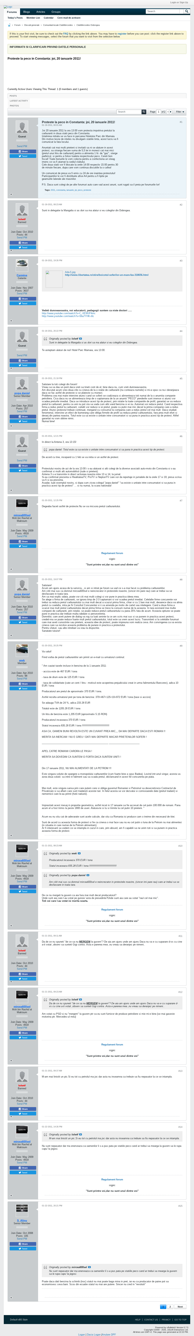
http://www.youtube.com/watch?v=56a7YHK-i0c (68, 316)
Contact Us (151, 1320)
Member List (33, 18)
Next (180, 1306)
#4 (181, 331)
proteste (87, 190)
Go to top (180, 1320)
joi (76, 190)
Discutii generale (31, 25)
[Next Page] (170, 112)
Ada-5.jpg (70, 272)
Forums (12, 11)
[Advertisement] (99, 73)
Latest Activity (19, 101)
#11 (180, 936)
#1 (181, 122)
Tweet (24, 156)
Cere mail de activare (69, 18)
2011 (53, 190)
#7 (181, 500)
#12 (180, 992)
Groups (56, 11)
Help (137, 1320)
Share (24, 151)
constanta (60, 190)
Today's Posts (15, 18)
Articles (40, 11)
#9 (181, 646)
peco (80, 190)
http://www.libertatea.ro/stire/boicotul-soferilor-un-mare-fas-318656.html (107, 275)
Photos (14, 106)
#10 (180, 846)
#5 (181, 378)
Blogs (26, 11)
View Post (80, 339)
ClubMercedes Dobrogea (88, 25)
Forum (17, 25)
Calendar (49, 18)
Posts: (20, 234)
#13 (180, 1071)
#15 (180, 1206)
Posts (13, 96)
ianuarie (70, 190)
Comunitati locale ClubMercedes (58, 25)
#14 (180, 1127)
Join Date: (16, 231)
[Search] (186, 11)
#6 (181, 436)
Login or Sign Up (179, 2)
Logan (81, 1334)
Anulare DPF (109, 1334)
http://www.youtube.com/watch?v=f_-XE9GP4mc (68, 313)
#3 (181, 260)
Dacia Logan (94, 1334)
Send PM (22, 146)
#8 (181, 579)
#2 (181, 204)
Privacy (166, 1320)
